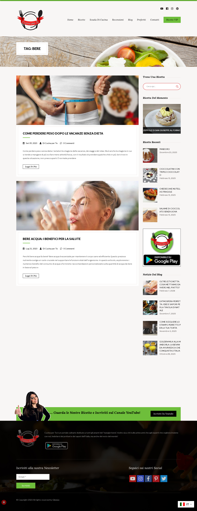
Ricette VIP (172, 19)
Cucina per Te (51, 143)
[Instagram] (140, 478)
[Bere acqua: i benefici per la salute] (77, 205)
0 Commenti (68, 143)
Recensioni (118, 19)
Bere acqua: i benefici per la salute (52, 238)
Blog (130, 19)
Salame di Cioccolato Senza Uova (170, 210)
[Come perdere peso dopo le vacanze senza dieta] (77, 99)
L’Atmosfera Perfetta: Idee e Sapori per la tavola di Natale (170, 306)
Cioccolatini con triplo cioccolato (170, 172)
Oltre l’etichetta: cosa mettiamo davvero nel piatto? (170, 284)
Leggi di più (31, 166)
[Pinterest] (156, 478)
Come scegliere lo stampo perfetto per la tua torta (170, 325)
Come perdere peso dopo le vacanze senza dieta (63, 133)
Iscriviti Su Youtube (163, 413)
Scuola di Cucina (99, 19)
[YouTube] (132, 478)
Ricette (81, 19)
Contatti (154, 19)
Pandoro (165, 149)
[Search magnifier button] (177, 86)
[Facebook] (148, 478)
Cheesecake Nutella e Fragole (170, 190)
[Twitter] (163, 478)
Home (70, 19)
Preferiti (141, 19)
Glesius (56, 500)
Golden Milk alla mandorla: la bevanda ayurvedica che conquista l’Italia (170, 346)
